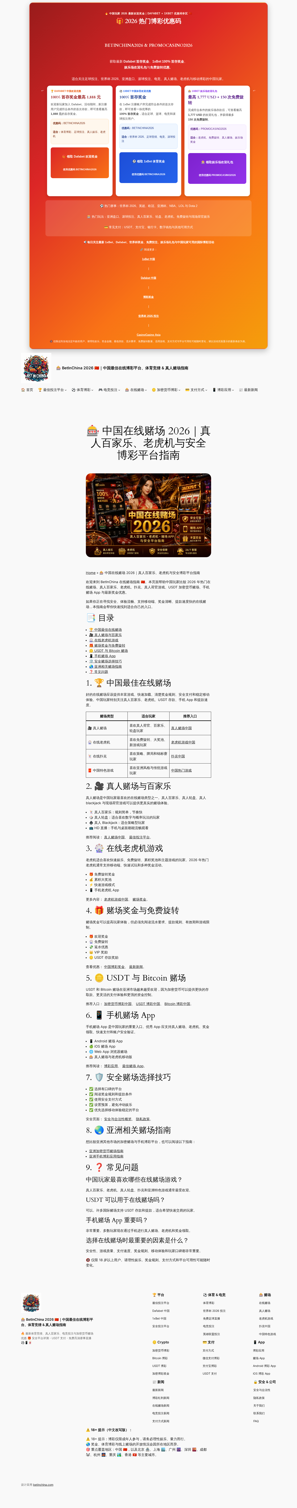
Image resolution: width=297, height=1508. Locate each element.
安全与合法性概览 (118, 1119)
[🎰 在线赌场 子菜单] (146, 390)
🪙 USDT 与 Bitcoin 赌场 (108, 651)
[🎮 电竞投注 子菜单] (119, 390)
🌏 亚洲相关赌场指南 (105, 667)
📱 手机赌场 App (102, 656)
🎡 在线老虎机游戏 (103, 640)
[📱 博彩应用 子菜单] (233, 390)
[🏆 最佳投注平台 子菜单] (66, 390)
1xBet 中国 (148, 259)
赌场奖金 (139, 899)
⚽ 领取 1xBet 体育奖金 (148, 168)
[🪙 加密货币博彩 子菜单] (179, 390)
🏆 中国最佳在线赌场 (105, 630)
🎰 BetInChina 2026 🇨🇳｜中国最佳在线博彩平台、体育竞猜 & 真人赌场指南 (122, 367)
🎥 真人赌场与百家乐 (105, 635)
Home (91, 573)
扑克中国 (178, 756)
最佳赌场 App (132, 1066)
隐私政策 (143, 1119)
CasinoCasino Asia (148, 334)
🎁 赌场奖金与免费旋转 (107, 645)
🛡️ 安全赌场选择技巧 (105, 661)
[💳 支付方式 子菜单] (206, 390)
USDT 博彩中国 (148, 1004)
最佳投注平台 (139, 837)
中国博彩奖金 (114, 967)
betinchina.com (43, 1484)
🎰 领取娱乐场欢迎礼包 (217, 168)
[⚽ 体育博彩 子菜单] (92, 390)
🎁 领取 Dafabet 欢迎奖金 (80, 163)
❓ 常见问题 (98, 672)
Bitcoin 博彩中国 (177, 1004)
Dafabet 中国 (148, 277)
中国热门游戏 (181, 770)
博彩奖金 (148, 296)
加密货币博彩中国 (118, 1004)
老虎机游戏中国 (183, 742)
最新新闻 (136, 967)
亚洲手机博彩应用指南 (106, 1156)
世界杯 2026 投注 (148, 315)
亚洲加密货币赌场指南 (106, 1151)
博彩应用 (111, 1066)
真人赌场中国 (181, 728)
